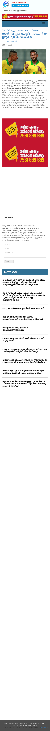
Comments (8, 218)
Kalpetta (29, 723)
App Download (21, 10)
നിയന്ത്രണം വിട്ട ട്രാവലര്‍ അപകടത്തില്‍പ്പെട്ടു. (15, 329)
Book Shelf (42, 723)
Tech (22, 725)
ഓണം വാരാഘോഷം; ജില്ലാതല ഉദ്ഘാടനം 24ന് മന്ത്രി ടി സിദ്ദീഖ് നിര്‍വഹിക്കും (24, 350)
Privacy (13, 10)
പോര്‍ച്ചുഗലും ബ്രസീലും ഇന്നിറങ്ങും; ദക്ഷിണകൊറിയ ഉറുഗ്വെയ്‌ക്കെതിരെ (24, 34)
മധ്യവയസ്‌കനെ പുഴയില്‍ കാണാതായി (23, 308)
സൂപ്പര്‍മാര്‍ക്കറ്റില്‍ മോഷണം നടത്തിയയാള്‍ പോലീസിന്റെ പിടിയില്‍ (22, 318)
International (12, 41)
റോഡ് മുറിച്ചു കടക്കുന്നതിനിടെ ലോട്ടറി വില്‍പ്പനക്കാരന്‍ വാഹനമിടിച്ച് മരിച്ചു (23, 372)
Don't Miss (16, 725)
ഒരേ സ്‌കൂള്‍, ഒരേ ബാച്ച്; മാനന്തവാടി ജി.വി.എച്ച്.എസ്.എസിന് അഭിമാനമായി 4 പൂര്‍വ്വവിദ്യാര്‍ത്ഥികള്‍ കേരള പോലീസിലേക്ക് (23, 296)
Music (35, 723)
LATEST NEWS (10, 272)
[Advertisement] (25, 192)
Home (6, 723)
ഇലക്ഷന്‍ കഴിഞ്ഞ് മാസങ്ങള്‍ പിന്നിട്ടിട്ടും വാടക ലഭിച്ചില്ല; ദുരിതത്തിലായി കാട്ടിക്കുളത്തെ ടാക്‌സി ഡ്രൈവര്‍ (23, 282)
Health (35, 725)
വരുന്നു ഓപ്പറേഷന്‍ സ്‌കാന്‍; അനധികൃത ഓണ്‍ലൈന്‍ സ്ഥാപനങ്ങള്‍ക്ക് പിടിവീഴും (24, 361)
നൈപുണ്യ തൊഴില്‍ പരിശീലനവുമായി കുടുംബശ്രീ (23, 339)
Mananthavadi (13, 723)
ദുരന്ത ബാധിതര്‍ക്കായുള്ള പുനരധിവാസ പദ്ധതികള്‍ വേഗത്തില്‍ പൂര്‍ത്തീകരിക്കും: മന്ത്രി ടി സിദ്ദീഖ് (24, 383)
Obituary (28, 725)
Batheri (22, 723)
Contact (7, 10)
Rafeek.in (44, 728)
